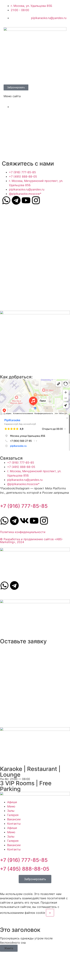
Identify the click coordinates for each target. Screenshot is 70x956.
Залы (10, 810)
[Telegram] (16, 200)
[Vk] (24, 520)
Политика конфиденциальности (22, 532)
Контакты (14, 823)
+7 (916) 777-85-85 (24, 506)
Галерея (12, 815)
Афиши (12, 802)
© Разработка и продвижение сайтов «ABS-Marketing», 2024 (31, 540)
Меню (11, 806)
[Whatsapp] (6, 200)
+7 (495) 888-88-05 (24, 869)
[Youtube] (26, 200)
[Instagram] (35, 200)
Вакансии (14, 819)
